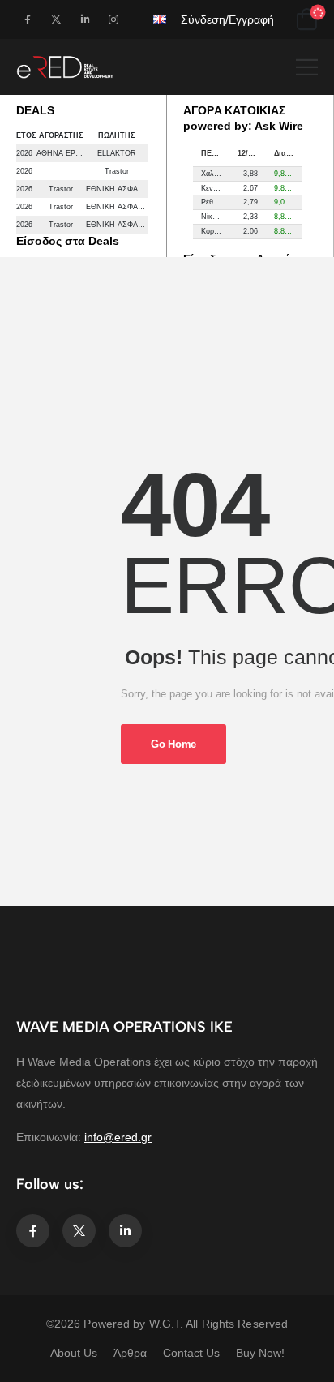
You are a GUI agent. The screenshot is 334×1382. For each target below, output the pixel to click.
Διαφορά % (288, 153)
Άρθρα (130, 1352)
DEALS (35, 110)
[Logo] (64, 67)
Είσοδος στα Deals (67, 240)
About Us (73, 1352)
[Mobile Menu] (307, 67)
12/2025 (251, 153)
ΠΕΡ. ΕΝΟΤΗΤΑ (215, 153)
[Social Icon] (27, 19)
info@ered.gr (118, 1137)
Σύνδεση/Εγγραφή (227, 19)
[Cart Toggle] (307, 19)
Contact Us (191, 1352)
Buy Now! (260, 1352)
